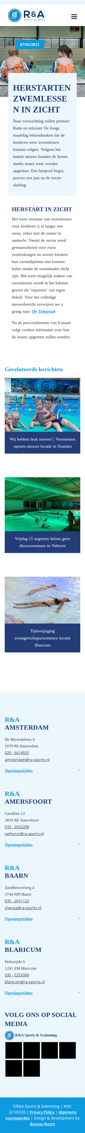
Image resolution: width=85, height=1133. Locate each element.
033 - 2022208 (17, 827)
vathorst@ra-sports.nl (24, 833)
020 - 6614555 (17, 752)
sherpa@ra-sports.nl (23, 907)
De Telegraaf (43, 311)
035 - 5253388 (17, 975)
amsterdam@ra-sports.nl (27, 759)
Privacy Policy (42, 1112)
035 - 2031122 (17, 901)
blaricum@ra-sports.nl (25, 982)
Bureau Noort (42, 1124)
